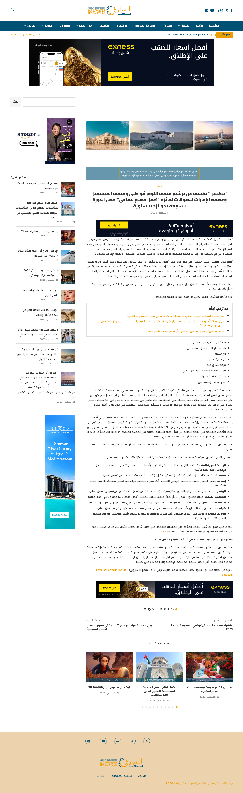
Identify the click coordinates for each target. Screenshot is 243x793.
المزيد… (31, 25)
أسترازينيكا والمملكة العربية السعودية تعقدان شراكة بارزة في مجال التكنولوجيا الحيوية (176, 316)
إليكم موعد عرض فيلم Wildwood (109, 687)
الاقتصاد (122, 25)
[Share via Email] (145, 609)
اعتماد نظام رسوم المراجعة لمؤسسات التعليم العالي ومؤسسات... (159, 691)
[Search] (12, 10)
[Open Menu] (231, 25)
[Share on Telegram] (149, 609)
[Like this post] (172, 609)
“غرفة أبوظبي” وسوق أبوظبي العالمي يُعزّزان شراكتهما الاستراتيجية (186, 331)
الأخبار (199, 25)
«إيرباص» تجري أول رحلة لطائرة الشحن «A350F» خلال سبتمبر (37, 253)
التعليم (104, 25)
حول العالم (85, 25)
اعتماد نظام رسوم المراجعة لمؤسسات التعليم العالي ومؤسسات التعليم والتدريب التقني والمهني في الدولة (37, 210)
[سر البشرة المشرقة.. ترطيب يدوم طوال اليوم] (68, 297)
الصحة (48, 25)
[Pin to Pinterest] (161, 609)
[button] (211, 35)
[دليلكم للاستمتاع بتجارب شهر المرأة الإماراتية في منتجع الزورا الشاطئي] (68, 336)
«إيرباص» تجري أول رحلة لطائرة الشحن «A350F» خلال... (177, 34)
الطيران (168, 25)
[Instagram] (221, 10)
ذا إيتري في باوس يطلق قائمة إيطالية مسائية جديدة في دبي (41, 273)
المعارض (65, 25)
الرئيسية (213, 25)
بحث (16, 102)
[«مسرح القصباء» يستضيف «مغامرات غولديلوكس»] (209, 667)
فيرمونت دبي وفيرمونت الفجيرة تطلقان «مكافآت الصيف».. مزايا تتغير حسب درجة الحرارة (37, 354)
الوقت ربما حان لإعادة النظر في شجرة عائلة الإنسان (40, 312)
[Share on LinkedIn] (157, 609)
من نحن (142, 775)
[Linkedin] (217, 10)
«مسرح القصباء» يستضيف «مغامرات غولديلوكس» (209, 689)
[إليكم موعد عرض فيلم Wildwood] (109, 667)
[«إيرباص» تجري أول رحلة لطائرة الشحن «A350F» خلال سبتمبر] (68, 257)
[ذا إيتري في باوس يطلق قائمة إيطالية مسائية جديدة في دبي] (68, 277)
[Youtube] (212, 10)
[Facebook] (231, 10)
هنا (164, 531)
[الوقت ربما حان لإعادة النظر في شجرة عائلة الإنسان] (68, 316)
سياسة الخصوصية (122, 775)
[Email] (207, 10)
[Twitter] (227, 10)
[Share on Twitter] (164, 609)
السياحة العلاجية (145, 25)
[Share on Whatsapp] (153, 609)
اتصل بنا (101, 775)
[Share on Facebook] (168, 609)
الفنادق (185, 25)
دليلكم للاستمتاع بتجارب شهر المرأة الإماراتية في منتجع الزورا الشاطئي (38, 332)
